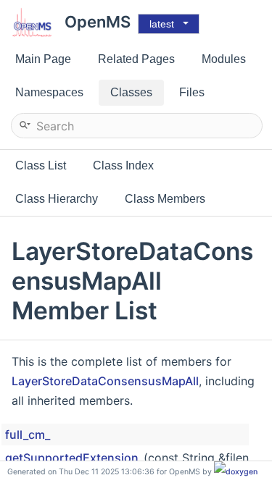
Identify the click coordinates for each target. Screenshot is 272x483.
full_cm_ (27, 434)
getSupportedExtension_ (74, 457)
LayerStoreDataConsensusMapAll (105, 381)
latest (161, 24)
